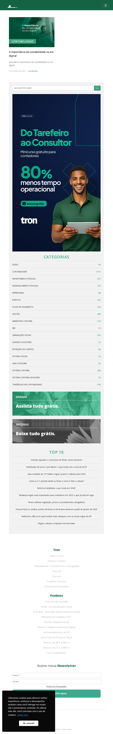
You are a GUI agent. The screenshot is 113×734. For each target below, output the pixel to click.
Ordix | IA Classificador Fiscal (56, 606)
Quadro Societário (22, 342)
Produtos (56, 595)
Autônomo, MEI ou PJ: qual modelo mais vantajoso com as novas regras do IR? (57, 516)
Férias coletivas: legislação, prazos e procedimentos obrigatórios (56, 502)
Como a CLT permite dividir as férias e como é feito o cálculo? (56, 481)
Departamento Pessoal (24, 278)
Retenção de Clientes (23, 349)
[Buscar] (97, 88)
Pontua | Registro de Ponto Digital (56, 627)
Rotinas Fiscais (19, 356)
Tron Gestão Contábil (56, 601)
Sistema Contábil (21, 370)
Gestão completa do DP (56, 622)
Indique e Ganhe (56, 560)
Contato (56, 576)
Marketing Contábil (22, 321)
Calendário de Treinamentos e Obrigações (56, 566)
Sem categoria (19, 363)
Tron (56, 550)
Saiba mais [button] (22, 715)
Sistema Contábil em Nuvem (26, 377)
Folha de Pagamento (22, 307)
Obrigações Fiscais (21, 335)
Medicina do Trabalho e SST (56, 616)
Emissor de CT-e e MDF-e (56, 647)
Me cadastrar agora (56, 693)
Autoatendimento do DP (56, 632)
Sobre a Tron (57, 555)
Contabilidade (22, 41)
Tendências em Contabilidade (27, 384)
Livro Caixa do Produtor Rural (56, 637)
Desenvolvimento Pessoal (25, 285)
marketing (32, 71)
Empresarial (18, 292)
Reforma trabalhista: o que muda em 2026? (56, 488)
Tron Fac (56, 571)
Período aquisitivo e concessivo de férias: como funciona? (56, 460)
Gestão (16, 314)
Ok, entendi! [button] (28, 723)
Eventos (16, 300)
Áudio (15, 264)
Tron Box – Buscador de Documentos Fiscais (56, 611)
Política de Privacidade (57, 586)
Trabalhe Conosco (56, 581)
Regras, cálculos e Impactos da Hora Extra (56, 523)
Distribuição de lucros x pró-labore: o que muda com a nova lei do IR (56, 467)
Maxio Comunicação (64, 729)
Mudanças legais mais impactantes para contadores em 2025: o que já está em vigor (56, 495)
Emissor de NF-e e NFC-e (56, 642)
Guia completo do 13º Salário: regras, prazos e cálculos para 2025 (57, 474)
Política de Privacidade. (56, 686)
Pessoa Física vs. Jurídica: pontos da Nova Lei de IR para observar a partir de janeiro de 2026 (56, 509)
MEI (13, 328)
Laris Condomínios (56, 652)
